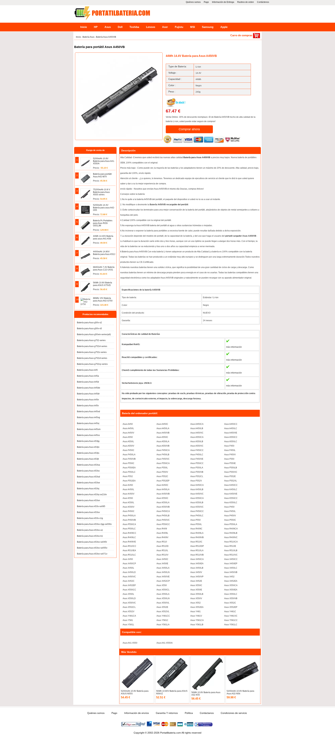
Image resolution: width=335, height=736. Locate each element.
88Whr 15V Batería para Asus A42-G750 (103, 299)
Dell (120, 26)
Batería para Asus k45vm (88, 429)
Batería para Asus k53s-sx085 (91, 506)
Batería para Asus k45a (88, 376)
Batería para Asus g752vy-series (92, 364)
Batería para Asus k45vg (88, 417)
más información (234, 347)
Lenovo (150, 26)
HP (96, 26)
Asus (108, 26)
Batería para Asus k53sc (88, 471)
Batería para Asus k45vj (88, 423)
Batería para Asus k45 (87, 370)
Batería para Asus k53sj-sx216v (92, 494)
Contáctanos (207, 713)
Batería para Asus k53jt (88, 459)
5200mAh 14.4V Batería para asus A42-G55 (104, 207)
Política (189, 713)
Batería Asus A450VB (106, 37)
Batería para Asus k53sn (88, 500)
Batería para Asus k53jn (88, 447)
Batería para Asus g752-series (91, 340)
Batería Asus (89, 37)
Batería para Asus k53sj (88, 488)
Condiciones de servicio (234, 713)
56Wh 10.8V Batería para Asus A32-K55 (205, 693)
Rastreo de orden (245, 2)
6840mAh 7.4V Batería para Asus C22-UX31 (103, 268)
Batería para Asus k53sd (88, 476)
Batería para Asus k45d (88, 382)
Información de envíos (136, 713)
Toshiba (134, 26)
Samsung (207, 26)
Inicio (83, 26)
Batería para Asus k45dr (88, 393)
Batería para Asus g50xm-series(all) (94, 334)
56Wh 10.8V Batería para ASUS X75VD (102, 283)
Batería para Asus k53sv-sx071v (92, 554)
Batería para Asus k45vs (88, 435)
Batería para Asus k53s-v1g (90, 518)
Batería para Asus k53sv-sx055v (92, 548)
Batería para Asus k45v (88, 405)
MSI (192, 26)
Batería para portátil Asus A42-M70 (102, 175)
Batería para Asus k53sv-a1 (90, 530)
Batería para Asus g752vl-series (92, 346)
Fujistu (179, 26)
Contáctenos (263, 2)
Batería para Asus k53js (88, 453)
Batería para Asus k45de (88, 388)
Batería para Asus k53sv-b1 (90, 536)
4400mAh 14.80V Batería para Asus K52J (104, 252)
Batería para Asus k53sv (88, 512)
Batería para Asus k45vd (88, 411)
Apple (224, 26)
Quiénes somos (193, 2)
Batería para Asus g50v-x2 (89, 322)
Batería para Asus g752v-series (92, 352)
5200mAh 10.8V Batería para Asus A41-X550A (104, 161)
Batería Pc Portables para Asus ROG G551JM (102, 223)
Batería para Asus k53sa (88, 465)
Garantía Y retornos (167, 713)
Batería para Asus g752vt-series (92, 358)
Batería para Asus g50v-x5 (89, 328)
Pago (206, 2)
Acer (165, 26)
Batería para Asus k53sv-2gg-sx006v (94, 524)
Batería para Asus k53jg (88, 441)
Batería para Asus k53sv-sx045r (92, 542)
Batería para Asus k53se (88, 482)
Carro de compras (241, 35)
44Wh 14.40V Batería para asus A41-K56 (103, 237)
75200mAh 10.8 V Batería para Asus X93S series (101, 192)
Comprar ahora (189, 129)
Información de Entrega (223, 2)
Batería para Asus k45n (88, 399)
